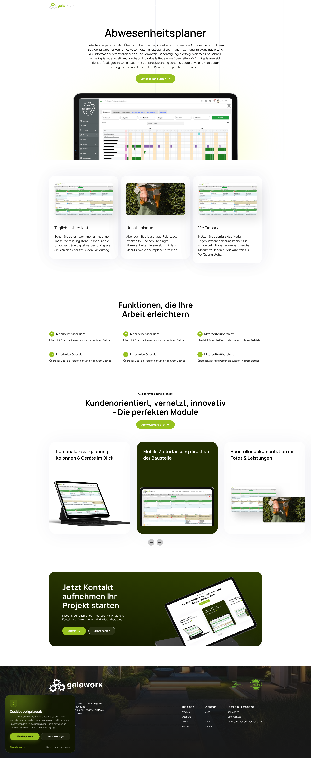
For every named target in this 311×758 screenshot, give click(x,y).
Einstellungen (16, 747)
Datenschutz (52, 747)
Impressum (65, 747)
